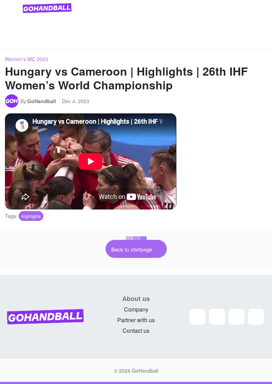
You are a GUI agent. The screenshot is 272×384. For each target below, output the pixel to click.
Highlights (31, 216)
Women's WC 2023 (26, 59)
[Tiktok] (256, 317)
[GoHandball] (13, 101)
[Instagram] (197, 317)
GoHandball (41, 101)
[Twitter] (236, 317)
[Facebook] (217, 317)
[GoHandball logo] (47, 8)
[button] (258, 41)
